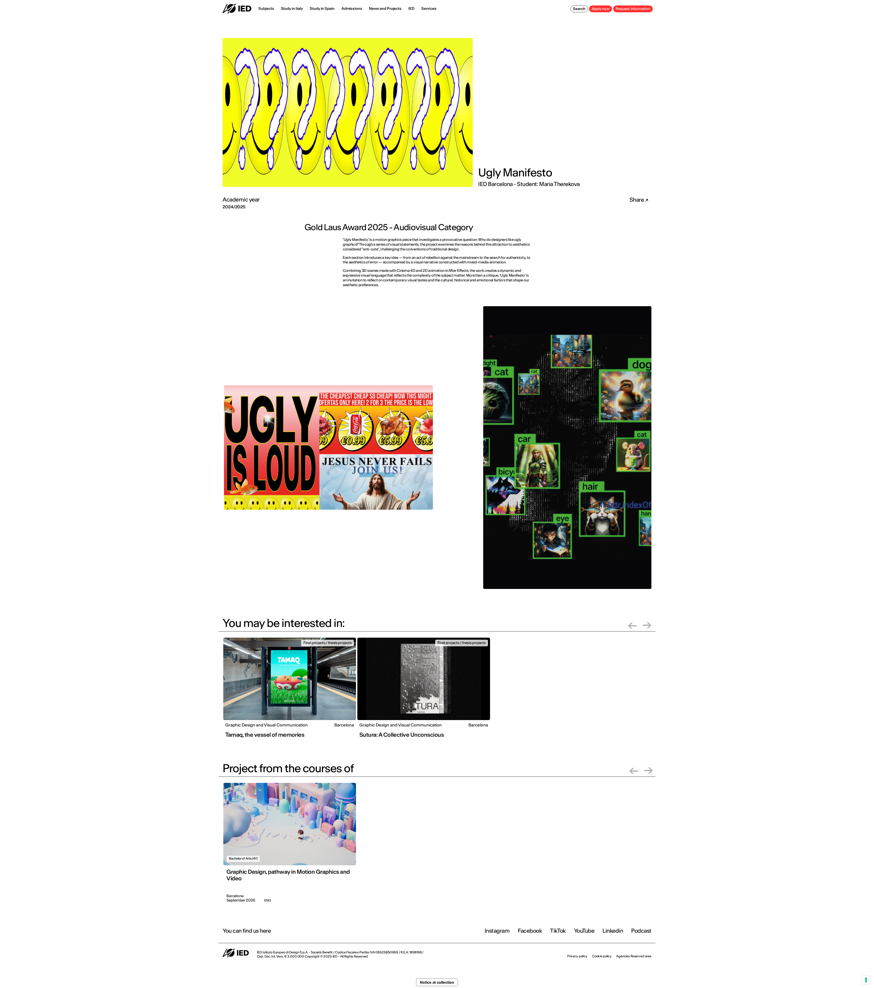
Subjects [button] (266, 8)
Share (637, 199)
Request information (633, 8)
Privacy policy (577, 956)
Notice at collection (437, 982)
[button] (632, 625)
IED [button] (411, 8)
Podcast (641, 930)
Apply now (601, 8)
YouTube (584, 930)
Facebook (530, 930)
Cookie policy (602, 956)
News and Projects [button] (385, 8)
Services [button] (429, 8)
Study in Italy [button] (292, 8)
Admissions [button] (351, 8)
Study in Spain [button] (322, 8)
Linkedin (612, 930)
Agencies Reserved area (633, 956)
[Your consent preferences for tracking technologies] (866, 980)
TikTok (558, 930)
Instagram (497, 930)
